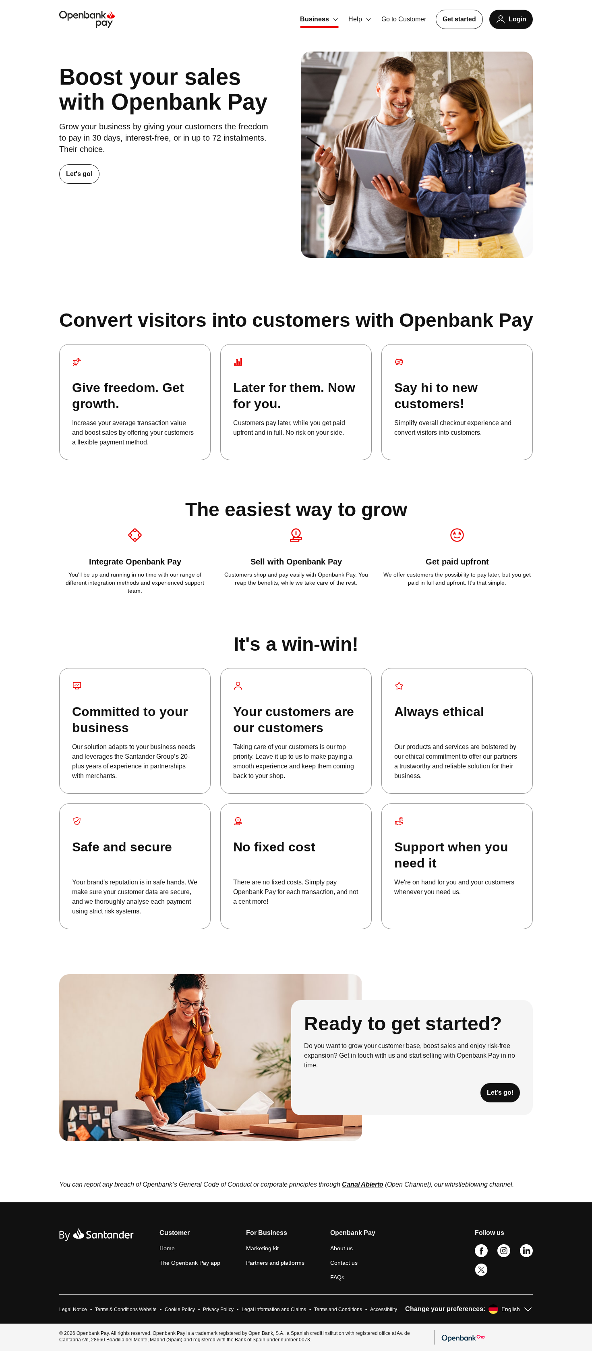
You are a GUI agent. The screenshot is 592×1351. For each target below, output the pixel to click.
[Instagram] (503, 1255)
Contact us (344, 1263)
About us (341, 1248)
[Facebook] (481, 1255)
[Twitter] (481, 1274)
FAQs (337, 1277)
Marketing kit (262, 1248)
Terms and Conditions (338, 1309)
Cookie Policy (180, 1309)
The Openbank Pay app (189, 1263)
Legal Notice (73, 1309)
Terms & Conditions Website (126, 1309)
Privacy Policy (218, 1309)
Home (167, 1248)
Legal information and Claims (274, 1309)
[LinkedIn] (526, 1255)
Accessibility (383, 1309)
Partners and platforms (275, 1263)
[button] (189, 1236)
